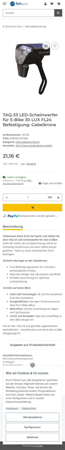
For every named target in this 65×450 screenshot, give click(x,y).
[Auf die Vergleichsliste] (46, 46)
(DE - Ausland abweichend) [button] (17, 182)
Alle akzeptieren (32, 417)
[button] (45, 3)
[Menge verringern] (7, 197)
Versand (31, 163)
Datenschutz (29, 408)
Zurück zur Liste (13, 26)
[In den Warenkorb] (5, 37)
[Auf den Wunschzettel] (55, 46)
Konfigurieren (32, 427)
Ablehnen (32, 437)
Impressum (12, 408)
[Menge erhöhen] (58, 197)
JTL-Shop (38, 445)
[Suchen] (58, 13)
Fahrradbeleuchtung (28, 142)
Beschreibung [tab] (13, 226)
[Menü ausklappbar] (4, 2)
